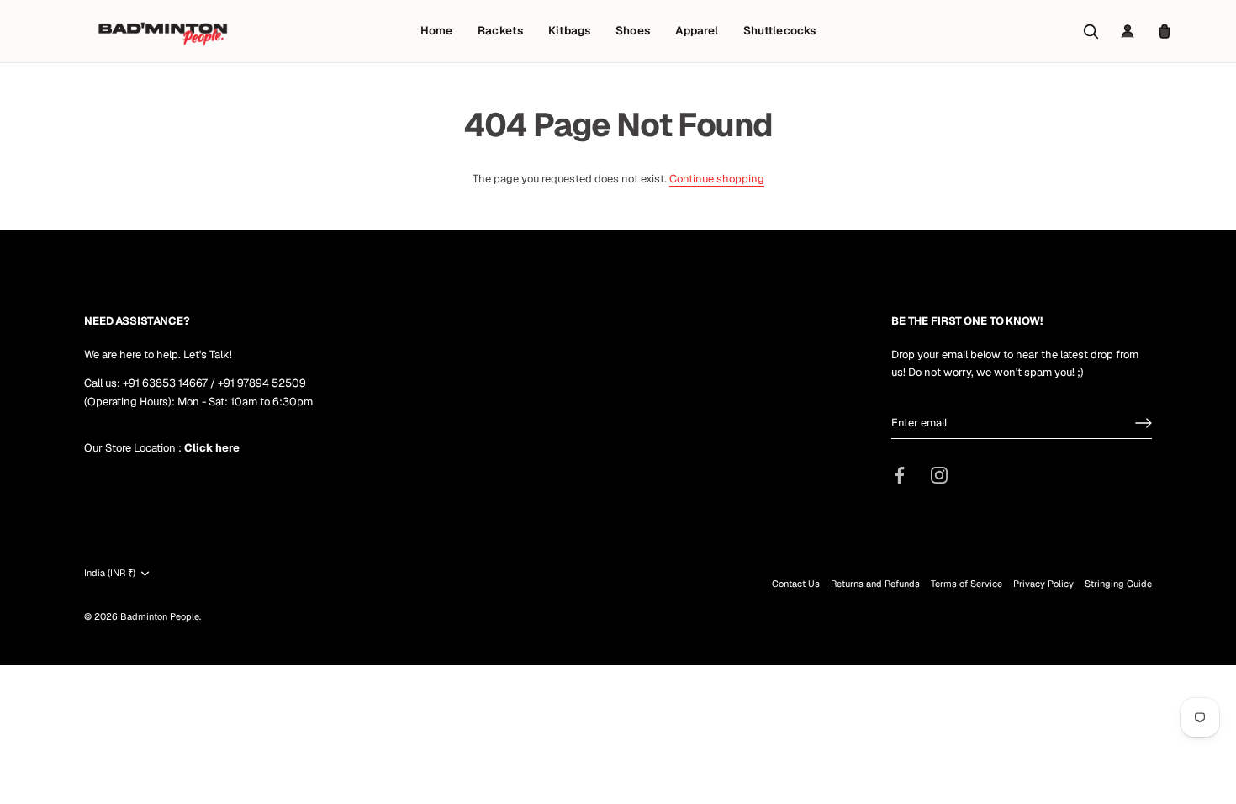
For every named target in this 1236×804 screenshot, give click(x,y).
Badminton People (159, 616)
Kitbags (569, 30)
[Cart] (1164, 31)
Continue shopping (716, 179)
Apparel (696, 30)
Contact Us (796, 584)
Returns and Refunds (875, 584)
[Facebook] (899, 475)
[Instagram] (939, 475)
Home (436, 30)
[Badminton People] (163, 31)
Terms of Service (966, 584)
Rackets (500, 30)
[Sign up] (1143, 423)
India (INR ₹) (109, 573)
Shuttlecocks (779, 30)
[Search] (1090, 31)
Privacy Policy (1043, 584)
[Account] (1127, 31)
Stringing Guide (1118, 584)
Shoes (632, 30)
